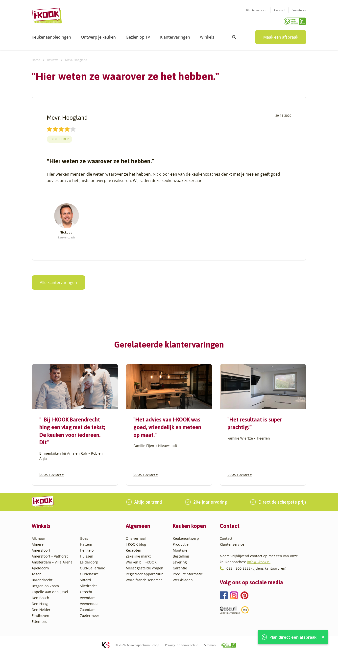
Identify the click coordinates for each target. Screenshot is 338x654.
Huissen (86, 556)
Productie (181, 544)
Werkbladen (183, 580)
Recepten (133, 550)
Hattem (86, 544)
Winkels (207, 37)
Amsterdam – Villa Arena (52, 562)
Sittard (85, 580)
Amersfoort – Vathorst (50, 556)
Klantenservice (256, 10)
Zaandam (88, 609)
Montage (180, 550)
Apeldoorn (40, 568)
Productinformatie (188, 574)
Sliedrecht (88, 586)
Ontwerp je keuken (98, 37)
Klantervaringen (175, 37)
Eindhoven (40, 615)
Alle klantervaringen (58, 282)
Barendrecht (42, 580)
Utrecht (86, 591)
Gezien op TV (138, 37)
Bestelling (181, 556)
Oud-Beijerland (92, 568)
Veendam (88, 597)
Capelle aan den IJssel (50, 591)
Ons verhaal (136, 538)
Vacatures (299, 10)
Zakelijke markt (138, 556)
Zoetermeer (89, 615)
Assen (37, 574)
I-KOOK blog (136, 544)
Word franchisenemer (144, 580)
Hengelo (87, 550)
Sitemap (210, 645)
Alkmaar (38, 538)
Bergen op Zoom (45, 586)
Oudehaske (89, 574)
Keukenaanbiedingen (51, 37)
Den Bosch (40, 597)
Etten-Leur (40, 621)
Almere (38, 544)
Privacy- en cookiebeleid (181, 645)
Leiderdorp (89, 562)
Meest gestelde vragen (144, 568)
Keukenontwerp (186, 538)
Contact (279, 10)
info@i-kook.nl (258, 562)
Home (36, 60)
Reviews (52, 60)
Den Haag (40, 603)
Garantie (180, 568)
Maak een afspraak (280, 37)
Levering (180, 562)
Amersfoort (41, 550)
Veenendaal (89, 603)
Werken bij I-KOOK (141, 562)
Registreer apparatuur (144, 574)
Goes (84, 538)
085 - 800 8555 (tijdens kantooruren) (256, 568)
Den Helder (59, 139)
